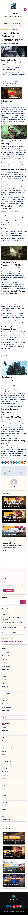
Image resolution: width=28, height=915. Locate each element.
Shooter (6, 514)
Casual (12, 527)
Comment (5, 550)
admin (6, 43)
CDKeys (14, 14)
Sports (4, 806)
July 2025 (4, 673)
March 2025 (5, 686)
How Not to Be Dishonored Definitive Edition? (13, 36)
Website (4, 578)
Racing (4, 785)
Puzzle (6, 529)
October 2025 (5, 662)
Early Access (5, 741)
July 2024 (4, 714)
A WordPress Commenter (8, 641)
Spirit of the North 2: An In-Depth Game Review (12, 623)
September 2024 (6, 707)
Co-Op (3, 737)
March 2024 (5, 717)
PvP (3, 782)
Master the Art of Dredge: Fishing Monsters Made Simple (13, 613)
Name (4, 569)
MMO (3, 764)
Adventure (9, 29)
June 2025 (5, 676)
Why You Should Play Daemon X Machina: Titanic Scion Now (12, 618)
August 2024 (5, 710)
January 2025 (5, 693)
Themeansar (14, 913)
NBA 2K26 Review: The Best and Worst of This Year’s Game (13, 628)
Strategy (4, 812)
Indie (21, 527)
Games (14, 29)
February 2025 (6, 690)
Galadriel (8, 506)
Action (3, 29)
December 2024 (6, 697)
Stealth (4, 809)
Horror (22, 498)
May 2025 (4, 679)
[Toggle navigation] (2, 9)
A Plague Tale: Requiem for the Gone (11, 632)
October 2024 (5, 703)
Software (4, 802)
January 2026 (5, 652)
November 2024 (6, 700)
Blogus (21, 911)
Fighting (13, 513)
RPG (5, 500)
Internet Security (6, 761)
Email (4, 574)
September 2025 (6, 666)
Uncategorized (6, 819)
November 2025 (6, 659)
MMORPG (4, 768)
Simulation (10, 500)
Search (4, 597)
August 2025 (5, 669)
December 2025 (6, 656)
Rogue (3, 788)
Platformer (5, 775)
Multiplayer (5, 771)
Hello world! (19, 641)
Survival (4, 816)
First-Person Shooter (7, 747)
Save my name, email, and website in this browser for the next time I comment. (13, 586)
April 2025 (4, 683)
